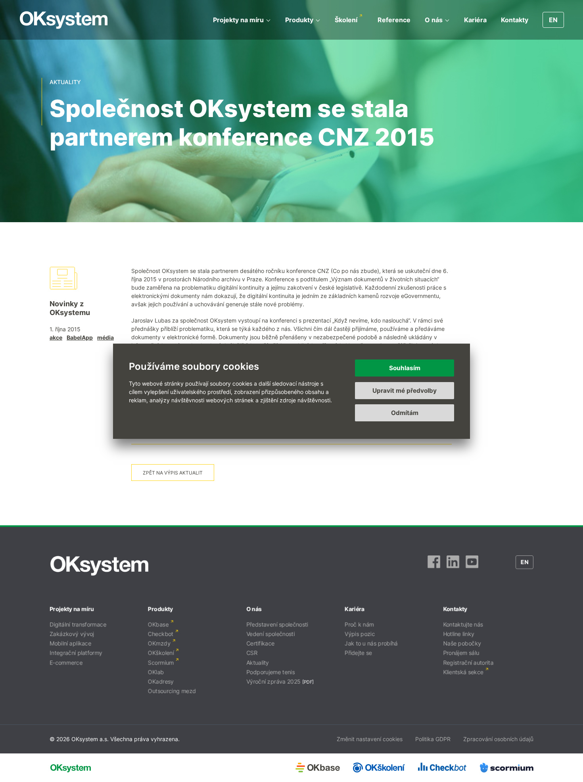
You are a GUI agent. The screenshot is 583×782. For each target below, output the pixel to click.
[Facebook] (434, 565)
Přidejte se (358, 652)
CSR (251, 652)
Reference (394, 20)
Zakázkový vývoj (72, 633)
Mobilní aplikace (70, 643)
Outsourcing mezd (172, 691)
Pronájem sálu (461, 652)
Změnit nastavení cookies (370, 739)
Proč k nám (359, 624)
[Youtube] (472, 565)
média (105, 337)
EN (553, 20)
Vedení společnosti (270, 633)
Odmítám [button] (404, 413)
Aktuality (257, 662)
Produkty (299, 20)
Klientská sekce (463, 672)
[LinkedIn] (453, 565)
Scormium (161, 662)
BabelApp (80, 337)
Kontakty (514, 20)
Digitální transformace (78, 624)
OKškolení (161, 652)
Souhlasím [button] (404, 368)
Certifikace (260, 643)
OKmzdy (159, 643)
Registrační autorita (468, 662)
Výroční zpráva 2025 (273, 681)
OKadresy (161, 681)
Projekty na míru (238, 20)
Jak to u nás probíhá (371, 643)
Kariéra (475, 20)
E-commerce (66, 662)
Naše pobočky (462, 643)
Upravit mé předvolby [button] (404, 390)
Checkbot (160, 633)
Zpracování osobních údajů (498, 739)
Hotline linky (458, 633)
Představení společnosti (277, 624)
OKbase (158, 624)
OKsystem (63, 20)
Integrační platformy (76, 652)
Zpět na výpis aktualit (173, 473)
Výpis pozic (360, 633)
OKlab (156, 672)
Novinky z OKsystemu (70, 308)
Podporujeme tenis (270, 672)
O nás (434, 20)
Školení (346, 20)
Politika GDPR (433, 739)
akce (56, 337)
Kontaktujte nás (463, 624)
